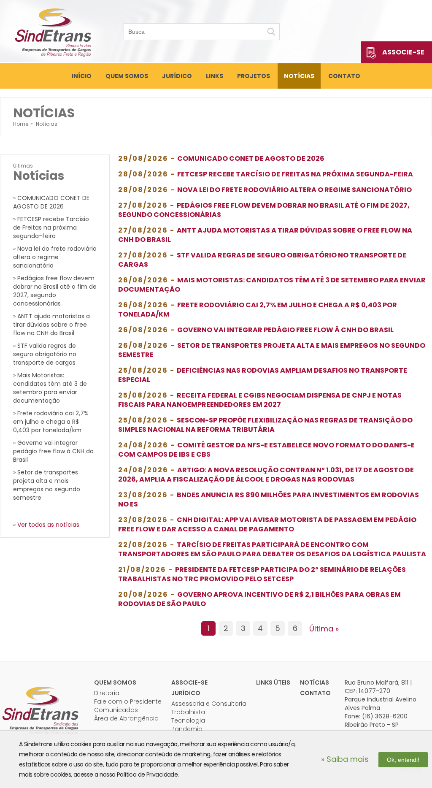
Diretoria (106, 693)
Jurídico (177, 76)
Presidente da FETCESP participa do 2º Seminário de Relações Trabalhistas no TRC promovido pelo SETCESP (262, 574)
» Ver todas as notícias (46, 524)
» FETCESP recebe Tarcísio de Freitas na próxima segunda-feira (51, 227)
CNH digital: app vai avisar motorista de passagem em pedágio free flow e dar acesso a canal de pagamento (267, 524)
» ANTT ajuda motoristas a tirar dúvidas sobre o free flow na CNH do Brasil (51, 324)
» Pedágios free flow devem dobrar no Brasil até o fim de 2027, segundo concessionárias (55, 291)
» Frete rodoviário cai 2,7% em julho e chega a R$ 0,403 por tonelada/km (51, 421)
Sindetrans (40, 710)
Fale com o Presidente (128, 701)
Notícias (299, 76)
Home (20, 123)
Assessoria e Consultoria (208, 703)
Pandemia (186, 729)
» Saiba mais (345, 759)
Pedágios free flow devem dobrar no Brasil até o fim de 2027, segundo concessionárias (264, 209)
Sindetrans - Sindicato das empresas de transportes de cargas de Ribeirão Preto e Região (53, 31)
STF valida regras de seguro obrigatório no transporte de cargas (262, 259)
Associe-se (403, 52)
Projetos (253, 76)
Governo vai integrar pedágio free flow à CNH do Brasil (285, 330)
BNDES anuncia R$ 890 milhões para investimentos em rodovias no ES (268, 499)
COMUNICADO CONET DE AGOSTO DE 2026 (250, 158)
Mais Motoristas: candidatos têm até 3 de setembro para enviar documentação (272, 284)
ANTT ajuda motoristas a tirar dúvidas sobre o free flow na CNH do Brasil (265, 234)
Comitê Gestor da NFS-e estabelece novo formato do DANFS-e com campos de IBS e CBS (266, 449)
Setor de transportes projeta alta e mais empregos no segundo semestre (271, 350)
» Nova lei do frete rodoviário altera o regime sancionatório (55, 257)
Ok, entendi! (403, 759)
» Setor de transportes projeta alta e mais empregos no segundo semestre (46, 485)
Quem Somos (126, 76)
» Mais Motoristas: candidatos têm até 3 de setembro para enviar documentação (50, 388)
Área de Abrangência (126, 718)
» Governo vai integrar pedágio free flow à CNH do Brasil (53, 451)
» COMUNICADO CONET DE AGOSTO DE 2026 (51, 202)
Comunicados (116, 710)
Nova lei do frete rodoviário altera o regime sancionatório (294, 190)
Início (82, 76)
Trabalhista (188, 712)
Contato (344, 76)
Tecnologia (188, 720)
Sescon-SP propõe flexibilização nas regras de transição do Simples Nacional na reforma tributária (265, 424)
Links (214, 76)
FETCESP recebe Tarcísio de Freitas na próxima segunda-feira (295, 174)
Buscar (271, 31)
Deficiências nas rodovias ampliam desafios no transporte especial (262, 375)
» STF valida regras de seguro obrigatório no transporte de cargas (44, 354)
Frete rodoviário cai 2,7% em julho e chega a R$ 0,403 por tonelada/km (257, 309)
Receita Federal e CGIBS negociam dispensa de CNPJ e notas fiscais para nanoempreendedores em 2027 (260, 399)
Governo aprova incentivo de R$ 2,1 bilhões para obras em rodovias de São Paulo (259, 599)
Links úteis (273, 682)
